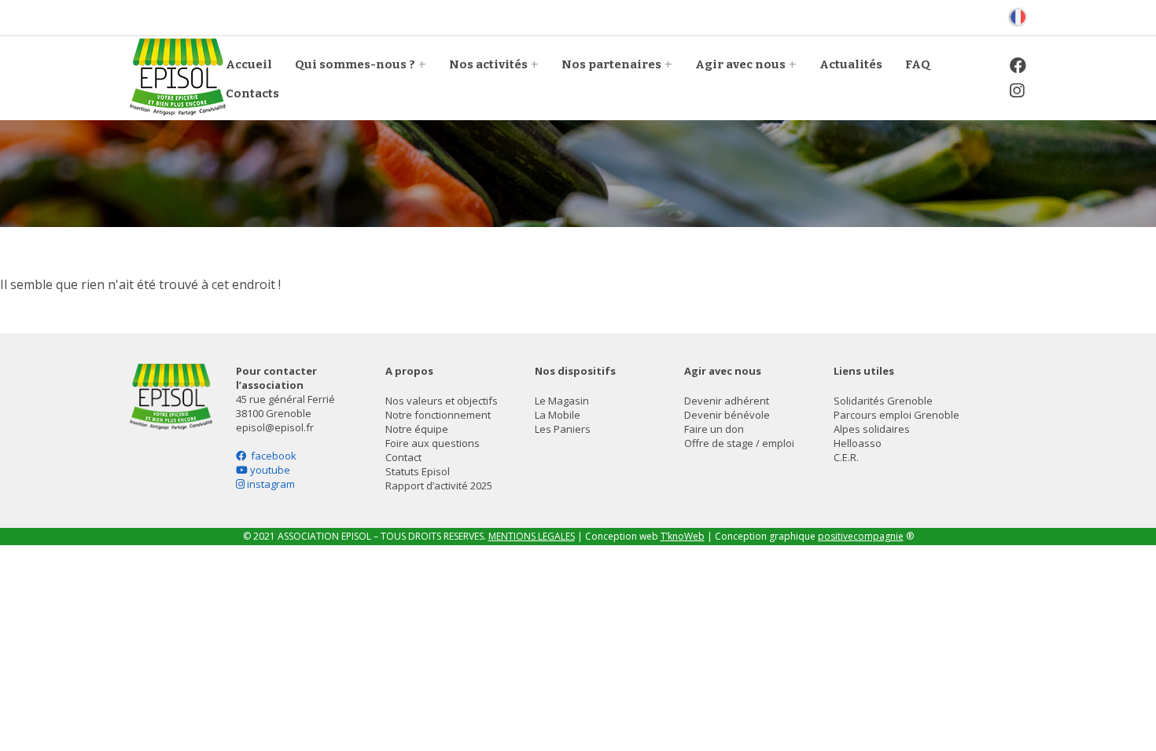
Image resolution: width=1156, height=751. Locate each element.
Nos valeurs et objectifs (441, 401)
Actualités (850, 64)
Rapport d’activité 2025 (438, 485)
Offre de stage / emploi (739, 443)
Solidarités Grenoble (883, 401)
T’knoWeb (683, 536)
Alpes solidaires (872, 429)
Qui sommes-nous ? (355, 64)
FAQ (917, 64)
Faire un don (714, 429)
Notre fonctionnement (438, 415)
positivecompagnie (861, 536)
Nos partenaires (611, 64)
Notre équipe (416, 429)
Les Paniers (563, 429)
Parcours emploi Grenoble (896, 415)
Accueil (249, 64)
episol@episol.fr (275, 427)
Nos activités (488, 64)
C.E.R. (846, 457)
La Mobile (557, 415)
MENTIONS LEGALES (531, 536)
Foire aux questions (432, 443)
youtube (269, 470)
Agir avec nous (740, 64)
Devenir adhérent (726, 401)
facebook (271, 456)
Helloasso (858, 443)
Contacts (252, 93)
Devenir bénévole (727, 415)
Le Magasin (562, 401)
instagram (270, 484)
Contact (403, 457)
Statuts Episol (417, 471)
